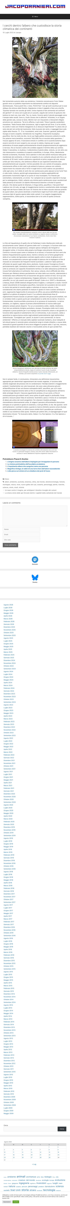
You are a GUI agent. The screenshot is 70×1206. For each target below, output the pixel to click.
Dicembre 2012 (9, 1061)
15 (49, 1152)
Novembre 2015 (9, 963)
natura (13, 484)
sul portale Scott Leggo (44, 373)
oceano (18, 1186)
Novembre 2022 (9, 730)
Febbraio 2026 (9, 621)
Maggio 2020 (8, 813)
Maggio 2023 (8, 713)
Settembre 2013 (9, 1036)
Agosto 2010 (8, 1074)
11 (13, 1152)
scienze (5, 487)
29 (49, 1157)
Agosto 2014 (8, 1005)
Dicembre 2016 (9, 927)
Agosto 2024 (8, 671)
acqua (5, 1177)
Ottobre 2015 (8, 966)
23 (58, 1155)
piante (55, 484)
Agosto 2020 (8, 805)
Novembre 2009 (10, 1099)
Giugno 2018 (8, 877)
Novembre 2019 (9, 830)
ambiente (13, 482)
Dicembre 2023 (9, 694)
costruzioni (14, 1180)
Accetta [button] (16, 1202)
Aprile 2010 (8, 1086)
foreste (62, 482)
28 (40, 1157)
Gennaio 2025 (9, 658)
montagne (6, 484)
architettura (31, 1177)
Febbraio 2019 (9, 855)
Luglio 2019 (8, 841)
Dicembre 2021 (9, 760)
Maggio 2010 (8, 1083)
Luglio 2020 (8, 808)
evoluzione (60, 1180)
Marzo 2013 (8, 1052)
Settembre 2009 (10, 1105)
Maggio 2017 (8, 913)
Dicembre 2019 (9, 827)
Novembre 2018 (9, 863)
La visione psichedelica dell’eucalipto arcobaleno (26, 464)
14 (40, 1152)
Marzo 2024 (8, 685)
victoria (21, 487)
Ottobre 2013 (8, 1033)
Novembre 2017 (9, 897)
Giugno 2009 (8, 1111)
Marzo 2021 (8, 785)
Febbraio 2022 (9, 755)
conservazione (7, 1180)
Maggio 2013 (8, 1047)
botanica (28, 482)
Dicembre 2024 (9, 660)
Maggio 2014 (8, 1013)
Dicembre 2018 (9, 860)
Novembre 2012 (9, 1063)
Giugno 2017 (8, 910)
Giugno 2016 (8, 944)
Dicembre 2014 (9, 994)
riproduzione (50, 1186)
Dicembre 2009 (9, 1097)
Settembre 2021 (9, 769)
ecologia (45, 1180)
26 (22, 1157)
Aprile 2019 (8, 849)
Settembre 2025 (10, 635)
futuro (9, 1183)
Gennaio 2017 (9, 924)
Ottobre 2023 (9, 699)
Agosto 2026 (8, 605)
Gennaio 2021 (9, 791)
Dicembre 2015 (9, 960)
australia (21, 482)
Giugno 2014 (8, 1011)
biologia (47, 1177)
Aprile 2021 (8, 783)
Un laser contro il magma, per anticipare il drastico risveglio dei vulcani (30, 490)
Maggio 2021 (8, 780)
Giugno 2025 (8, 644)
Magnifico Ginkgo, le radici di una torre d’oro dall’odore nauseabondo (33, 469)
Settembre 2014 (9, 1002)
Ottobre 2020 (9, 799)
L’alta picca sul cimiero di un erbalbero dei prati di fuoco (28, 471)
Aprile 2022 (8, 749)
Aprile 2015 (8, 983)
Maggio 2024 (8, 680)
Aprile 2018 (8, 883)
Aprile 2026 (8, 616)
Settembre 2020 (10, 802)
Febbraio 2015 (9, 988)
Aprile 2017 (8, 916)
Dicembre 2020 (9, 794)
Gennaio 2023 (9, 724)
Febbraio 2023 (9, 721)
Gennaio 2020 (9, 824)
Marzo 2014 (8, 1019)
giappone (15, 1183)
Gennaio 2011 (9, 1069)
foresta (5, 1183)
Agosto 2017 (8, 905)
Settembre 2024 (10, 669)
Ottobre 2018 (8, 866)
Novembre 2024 (10, 663)
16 (58, 1152)
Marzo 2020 (8, 819)
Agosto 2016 (8, 938)
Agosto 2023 (8, 705)
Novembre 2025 (9, 630)
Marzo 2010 (8, 1088)
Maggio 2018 (8, 880)
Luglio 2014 (8, 1008)
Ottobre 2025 (8, 632)
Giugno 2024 (8, 677)
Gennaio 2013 (9, 1058)
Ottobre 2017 (8, 899)
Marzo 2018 (8, 885)
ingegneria (24, 1183)
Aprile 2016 (8, 949)
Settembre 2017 (9, 902)
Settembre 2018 (9, 869)
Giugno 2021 (8, 777)
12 (22, 1152)
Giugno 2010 (8, 1080)
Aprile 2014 (8, 1016)
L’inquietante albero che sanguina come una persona (27, 466)
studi (16, 487)
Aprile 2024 (8, 683)
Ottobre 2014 (8, 999)
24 (5, 1157)
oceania (40, 484)
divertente (38, 1180)
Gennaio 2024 (9, 691)
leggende (49, 1183)
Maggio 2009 (8, 1113)
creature (21, 1180)
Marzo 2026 (8, 619)
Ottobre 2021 (8, 766)
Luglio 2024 (8, 674)
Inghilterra (33, 1183)
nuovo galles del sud (28, 484)
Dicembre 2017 (9, 894)
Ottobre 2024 (9, 666)
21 (40, 1155)
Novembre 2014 (9, 997)
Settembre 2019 (9, 835)
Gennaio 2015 (9, 991)
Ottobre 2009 (9, 1102)
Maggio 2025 (8, 646)
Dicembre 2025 (9, 627)
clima (34, 482)
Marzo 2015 (8, 986)
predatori (41, 1186)
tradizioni (58, 1190)
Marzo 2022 (8, 752)
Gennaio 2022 (9, 758)
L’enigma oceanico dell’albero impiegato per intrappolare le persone (33, 462)
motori (6, 1186)
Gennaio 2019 (9, 858)
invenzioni (41, 1183)
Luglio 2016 (8, 941)
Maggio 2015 (8, 980)
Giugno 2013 (8, 1044)
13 (31, 1152)
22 (49, 1155)
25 (13, 1157)
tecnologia (49, 1190)
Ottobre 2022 (8, 733)
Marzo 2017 (8, 919)
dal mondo (41, 482)
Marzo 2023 (8, 719)
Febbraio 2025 (9, 655)
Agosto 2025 (8, 638)
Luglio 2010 (8, 1077)
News (7, 479)
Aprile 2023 (8, 716)
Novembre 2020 (10, 797)
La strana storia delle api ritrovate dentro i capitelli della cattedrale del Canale (33, 493)
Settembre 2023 (10, 702)
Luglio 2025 (8, 641)
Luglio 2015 (8, 974)
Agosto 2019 (8, 838)
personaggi (48, 484)
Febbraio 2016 (9, 955)
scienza (60, 1186)
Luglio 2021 (8, 774)
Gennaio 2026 (9, 624)
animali (21, 1176)
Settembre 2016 (9, 936)
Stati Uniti (15, 1190)
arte (38, 1177)
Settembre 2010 (9, 1072)
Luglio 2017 (8, 908)
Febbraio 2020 (9, 822)
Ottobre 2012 (8, 1066)
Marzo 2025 (8, 652)
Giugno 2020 (8, 810)
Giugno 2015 (8, 977)
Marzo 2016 (8, 952)
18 (13, 1155)
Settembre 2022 (10, 735)
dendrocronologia (52, 482)
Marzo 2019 (8, 852)
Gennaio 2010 (9, 1094)
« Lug (34, 1164)
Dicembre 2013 (9, 1027)
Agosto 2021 (8, 771)
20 (31, 1155)
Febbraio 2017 (9, 922)
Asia (42, 1177)
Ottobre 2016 (8, 933)
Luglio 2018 (8, 874)
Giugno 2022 (8, 744)
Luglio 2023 (8, 708)
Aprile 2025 (8, 649)
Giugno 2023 (8, 710)
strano (33, 1190)
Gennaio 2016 (9, 958)
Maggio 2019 (8, 847)
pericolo (24, 1186)
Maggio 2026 (8, 613)
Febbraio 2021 (9, 788)
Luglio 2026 (8, 608)
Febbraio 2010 (9, 1091)
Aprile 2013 (8, 1049)
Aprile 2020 (8, 816)
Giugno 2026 (8, 610)
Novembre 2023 (10, 696)
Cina (53, 1177)
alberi (7, 482)
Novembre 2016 (9, 930)
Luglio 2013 (8, 1041)
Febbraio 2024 (9, 688)
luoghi (55, 1183)
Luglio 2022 (8, 741)
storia (11, 487)
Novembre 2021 (9, 763)
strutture (39, 1190)
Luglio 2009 (8, 1108)
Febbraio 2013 (9, 1055)
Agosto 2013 (8, 1038)
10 (4, 1152)
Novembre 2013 (9, 1030)
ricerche (61, 484)
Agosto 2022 (8, 738)
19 (22, 1155)
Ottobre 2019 (8, 833)
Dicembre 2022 (9, 727)
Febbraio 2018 (9, 888)
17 (4, 1155)
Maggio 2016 (8, 947)
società (6, 1190)
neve (18, 484)
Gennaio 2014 (9, 1024)
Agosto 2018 (8, 872)
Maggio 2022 (8, 746)
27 (31, 1157)
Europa (51, 1180)
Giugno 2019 (8, 844)
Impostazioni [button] (6, 1202)
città (57, 1177)
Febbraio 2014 (9, 1022)
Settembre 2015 (9, 969)
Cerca (6, 1125)
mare (60, 1183)
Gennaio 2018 (9, 891)
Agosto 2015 (8, 972)
